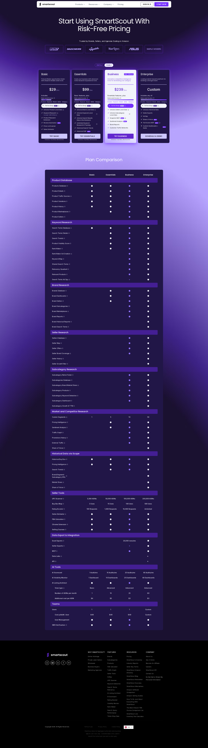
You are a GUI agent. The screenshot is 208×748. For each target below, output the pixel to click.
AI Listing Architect (113, 693)
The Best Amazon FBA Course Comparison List (135, 709)
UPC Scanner (112, 680)
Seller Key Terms (132, 667)
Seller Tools (111, 673)
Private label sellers (95, 660)
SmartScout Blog (132, 676)
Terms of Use (88, 727)
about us (149, 656)
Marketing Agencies (95, 670)
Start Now (161, 4)
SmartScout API (151, 670)
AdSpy (109, 677)
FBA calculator (112, 667)
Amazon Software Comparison (133, 691)
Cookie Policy (116, 727)
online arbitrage (93, 656)
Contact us (150, 673)
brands (109, 656)
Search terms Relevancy (112, 688)
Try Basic (54, 136)
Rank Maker (111, 707)
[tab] (100, 65)
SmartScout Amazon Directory (134, 671)
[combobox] (129, 727)
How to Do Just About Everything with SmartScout (134, 701)
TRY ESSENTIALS (87, 136)
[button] (80, 4)
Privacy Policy (102, 727)
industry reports (132, 663)
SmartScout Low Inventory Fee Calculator (135, 715)
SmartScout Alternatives (135, 686)
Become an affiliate (153, 663)
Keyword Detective (113, 684)
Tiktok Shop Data (113, 716)
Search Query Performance (112, 711)
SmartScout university (134, 660)
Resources (132, 652)
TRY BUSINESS (120, 136)
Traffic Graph (111, 670)
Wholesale (91, 663)
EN (129, 727)
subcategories (112, 660)
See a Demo (150, 660)
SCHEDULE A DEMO (153, 136)
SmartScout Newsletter (135, 679)
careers (148, 667)
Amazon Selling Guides (135, 696)
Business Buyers (94, 667)
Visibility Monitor (113, 703)
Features (111, 652)
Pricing (121, 4)
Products (110, 663)
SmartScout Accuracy (134, 683)
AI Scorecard (111, 696)
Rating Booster (112, 700)
